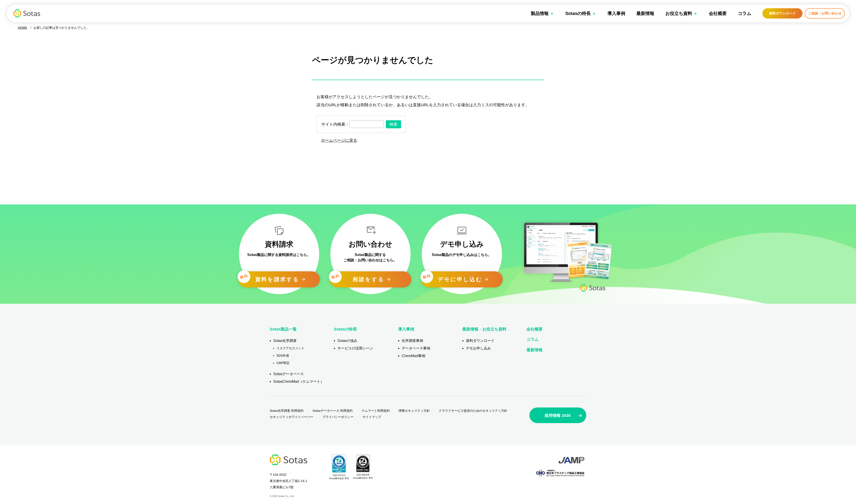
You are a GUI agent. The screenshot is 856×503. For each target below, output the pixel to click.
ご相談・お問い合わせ (825, 13)
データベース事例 (416, 348)
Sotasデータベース (288, 374)
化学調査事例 (412, 341)
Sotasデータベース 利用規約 (333, 410)
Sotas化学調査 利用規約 (287, 410)
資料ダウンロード (782, 13)
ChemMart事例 (413, 356)
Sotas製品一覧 (283, 329)
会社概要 (718, 13)
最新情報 (645, 13)
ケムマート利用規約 (376, 410)
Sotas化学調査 (285, 341)
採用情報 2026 (558, 415)
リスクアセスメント (290, 348)
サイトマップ (371, 417)
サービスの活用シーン (355, 348)
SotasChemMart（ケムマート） (298, 381)
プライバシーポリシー (338, 417)
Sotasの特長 (345, 329)
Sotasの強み (347, 341)
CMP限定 (283, 363)
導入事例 (616, 13)
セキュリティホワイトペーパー (291, 417)
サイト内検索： (335, 124)
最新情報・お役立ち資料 (484, 329)
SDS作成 (282, 355)
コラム (744, 13)
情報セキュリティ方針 (414, 410)
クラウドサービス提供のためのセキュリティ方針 (473, 410)
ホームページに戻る (339, 140)
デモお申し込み (478, 348)
